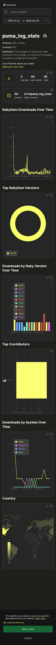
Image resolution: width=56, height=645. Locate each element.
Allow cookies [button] (28, 629)
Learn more (40, 618)
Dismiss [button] (28, 638)
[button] (28, 623)
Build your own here (13, 66)
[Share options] (47, 73)
